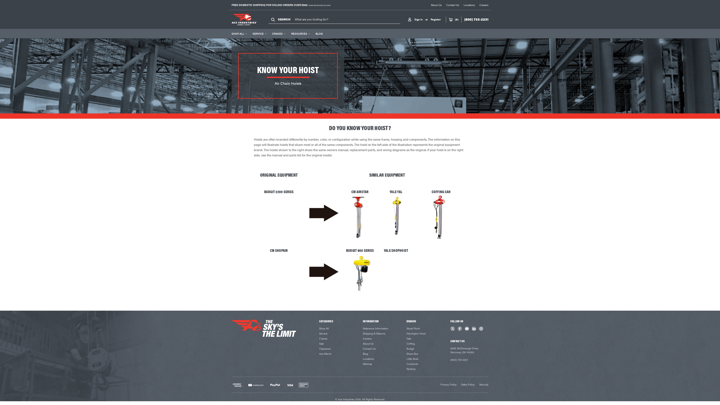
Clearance (325, 348)
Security (483, 384)
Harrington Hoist (416, 333)
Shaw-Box (412, 353)
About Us (436, 5)
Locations (469, 5)
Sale (321, 343)
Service (258, 33)
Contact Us (452, 5)
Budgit (410, 348)
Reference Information (375, 328)
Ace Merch (325, 353)
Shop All (238, 33)
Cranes (277, 33)
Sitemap (367, 363)
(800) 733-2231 (459, 359)
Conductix (412, 363)
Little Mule (412, 358)
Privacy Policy (448, 384)
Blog (319, 33)
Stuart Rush (413, 328)
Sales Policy (468, 384)
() (456, 19)
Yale (408, 338)
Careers (483, 5)
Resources (299, 33)
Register (436, 19)
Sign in (418, 19)
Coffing (410, 343)
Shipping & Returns (374, 333)
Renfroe (411, 368)
